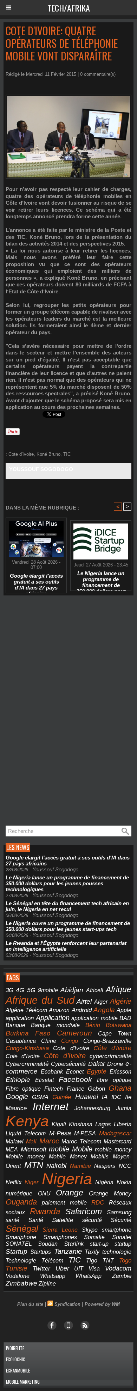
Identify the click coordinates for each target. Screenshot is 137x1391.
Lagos (103, 1124)
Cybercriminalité (27, 1064)
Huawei (86, 1096)
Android (82, 1010)
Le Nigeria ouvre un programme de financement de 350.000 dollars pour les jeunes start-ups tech (68, 926)
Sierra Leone (60, 1230)
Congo (69, 1041)
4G (20, 990)
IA (104, 1096)
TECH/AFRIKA (68, 7)
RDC (97, 1202)
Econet (75, 1072)
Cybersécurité (68, 1064)
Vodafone (18, 1276)
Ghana (120, 1088)
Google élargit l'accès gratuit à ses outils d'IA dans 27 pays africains (36, 581)
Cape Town (114, 1034)
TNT (108, 1261)
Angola (104, 1009)
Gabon (96, 1088)
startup (123, 1243)
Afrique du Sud (40, 1000)
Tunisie (16, 1268)
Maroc (49, 1141)
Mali (31, 1141)
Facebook (75, 1079)
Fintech (53, 1089)
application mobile (94, 1018)
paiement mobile (64, 1203)
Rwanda (45, 1211)
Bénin (92, 1025)
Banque (15, 1025)
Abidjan (71, 990)
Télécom (52, 1260)
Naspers (104, 1166)
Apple (124, 1010)
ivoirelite (15, 1348)
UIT (78, 1268)
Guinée (61, 1097)
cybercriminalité (110, 1056)
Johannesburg (92, 1108)
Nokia (124, 1182)
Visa (94, 1268)
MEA (12, 1149)
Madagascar (115, 1133)
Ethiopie (18, 1079)
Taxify (92, 1252)
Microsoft (33, 1149)
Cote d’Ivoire (23, 1056)
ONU (44, 1193)
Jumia (123, 1108)
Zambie (121, 1275)
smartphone (116, 1230)
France (75, 1089)
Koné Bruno (48, 454)
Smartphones (60, 1237)
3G (9, 990)
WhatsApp (89, 1276)
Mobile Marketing (23, 1381)
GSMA (40, 1097)
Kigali (59, 1124)
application (20, 1018)
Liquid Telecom (26, 1133)
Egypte (96, 1071)
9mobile (48, 990)
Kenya (27, 1121)
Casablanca (21, 1041)
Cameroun (74, 1033)
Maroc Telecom (81, 1141)
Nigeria (67, 1179)
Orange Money (110, 1193)
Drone (115, 1064)
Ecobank (52, 1072)
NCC (125, 1166)
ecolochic (15, 1359)
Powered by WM (102, 1304)
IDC (116, 1097)
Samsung (119, 1212)
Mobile (82, 1149)
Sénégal (22, 1228)
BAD (125, 1018)
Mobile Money (68, 1156)
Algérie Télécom (26, 1010)
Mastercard (117, 1141)
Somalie (94, 1237)
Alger (100, 1002)
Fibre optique (23, 1089)
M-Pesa (60, 1133)
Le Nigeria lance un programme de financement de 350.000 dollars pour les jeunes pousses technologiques (101, 579)
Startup (16, 1251)
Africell (94, 990)
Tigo (91, 1260)
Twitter (41, 1268)
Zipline (47, 1284)
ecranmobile (18, 1370)
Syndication (67, 1304)
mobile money (113, 1149)
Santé (35, 1220)
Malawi (15, 1141)
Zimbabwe (21, 1283)
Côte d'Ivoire (112, 1048)
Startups (40, 1252)
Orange (69, 1192)
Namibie (80, 1166)
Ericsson (120, 1071)
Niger (31, 1182)
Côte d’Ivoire (65, 1056)
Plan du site (30, 1304)
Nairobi (56, 1165)
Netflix (13, 1182)
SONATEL (19, 1244)
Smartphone (21, 1237)
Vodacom (118, 1268)
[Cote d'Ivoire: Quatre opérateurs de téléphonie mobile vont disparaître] (68, 98)
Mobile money (25, 1156)
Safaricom (83, 1211)
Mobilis (100, 1156)
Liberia (122, 1124)
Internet (50, 1106)
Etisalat (44, 1080)
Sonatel (121, 1237)
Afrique (118, 989)
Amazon (59, 1010)
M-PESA (85, 1133)
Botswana (118, 1025)
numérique (19, 1193)
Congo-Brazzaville (107, 1040)
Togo (125, 1260)
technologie (116, 1252)
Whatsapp (52, 1276)
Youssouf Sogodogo (41, 469)
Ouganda (21, 1202)
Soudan (48, 1244)
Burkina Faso (28, 1033)
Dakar (96, 1063)
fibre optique (114, 1080)
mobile (59, 1149)
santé (12, 1220)
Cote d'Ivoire (21, 454)
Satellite (62, 1219)
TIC (67, 454)
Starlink (74, 1243)
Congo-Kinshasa (27, 1048)
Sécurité (121, 1220)
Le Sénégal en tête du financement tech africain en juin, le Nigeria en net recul (67, 906)
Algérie (120, 1001)
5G (31, 990)
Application (53, 1018)
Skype (90, 1230)
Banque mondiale (55, 1025)
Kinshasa (80, 1124)
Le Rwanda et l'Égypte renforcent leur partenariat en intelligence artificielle (66, 946)
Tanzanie (68, 1251)
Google (17, 1096)
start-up (99, 1243)
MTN (33, 1165)
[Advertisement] (56, 710)
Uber (62, 1268)
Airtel (84, 1001)
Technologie (21, 1260)
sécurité (92, 1220)
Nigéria (104, 1182)
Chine (48, 1041)
